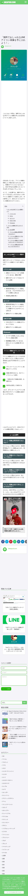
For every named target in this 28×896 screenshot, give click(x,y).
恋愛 (3, 858)
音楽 (3, 874)
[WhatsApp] (14, 541)
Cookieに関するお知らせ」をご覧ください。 (13, 888)
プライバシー (5, 837)
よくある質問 (11, 230)
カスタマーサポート (7, 780)
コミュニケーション (7, 804)
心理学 (4, 855)
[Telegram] (22, 541)
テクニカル (5, 816)
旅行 (3, 865)
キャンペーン (5, 795)
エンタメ (4, 774)
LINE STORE (13, 221)
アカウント (5, 762)
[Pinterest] (10, 541)
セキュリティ (5, 810)
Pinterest (12, 223)
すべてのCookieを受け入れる (14, 892)
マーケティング (6, 846)
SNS (3, 756)
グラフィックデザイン (8, 798)
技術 (3, 861)
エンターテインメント (8, 771)
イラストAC (13, 214)
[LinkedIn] (18, 541)
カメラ (4, 789)
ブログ (4, 840)
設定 (3, 871)
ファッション (5, 834)
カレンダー (5, 792)
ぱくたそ (12, 218)
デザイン (4, 825)
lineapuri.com (8, 46)
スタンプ (4, 807)
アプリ (4, 765)
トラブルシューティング (8, 828)
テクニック (5, 819)
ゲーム (4, 801)
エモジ (4, 768)
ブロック (4, 843)
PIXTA (11, 216)
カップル (4, 786)
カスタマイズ (5, 783)
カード (4, 777)
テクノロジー (5, 822)
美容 (3, 867)
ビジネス (4, 831)
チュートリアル (6, 813)
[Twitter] (7, 541)
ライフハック (5, 849)
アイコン (4, 759)
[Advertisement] (14, 20)
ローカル (4, 852)
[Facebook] (3, 541)
